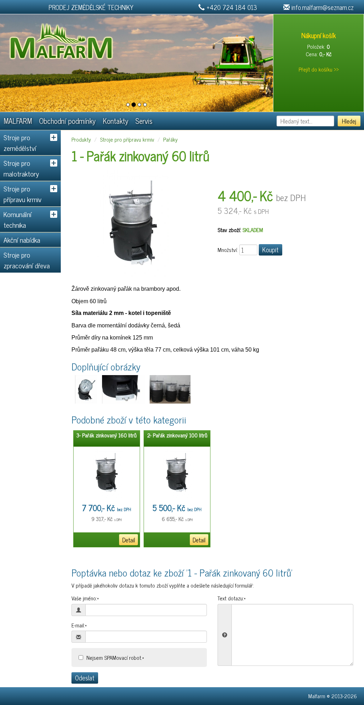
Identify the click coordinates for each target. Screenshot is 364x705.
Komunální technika (18, 219)
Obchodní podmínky (67, 121)
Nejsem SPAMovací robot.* (115, 657)
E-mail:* (79, 625)
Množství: (228, 249)
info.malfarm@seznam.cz (322, 7)
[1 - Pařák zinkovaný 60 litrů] (133, 223)
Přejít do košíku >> (319, 69)
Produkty (81, 139)
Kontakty (115, 121)
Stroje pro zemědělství (20, 142)
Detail (128, 539)
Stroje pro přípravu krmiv (23, 194)
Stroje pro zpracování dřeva (27, 260)
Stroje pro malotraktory (21, 168)
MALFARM (18, 121)
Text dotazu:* (232, 598)
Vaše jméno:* (85, 598)
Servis (143, 121)
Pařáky (170, 139)
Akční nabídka (22, 240)
